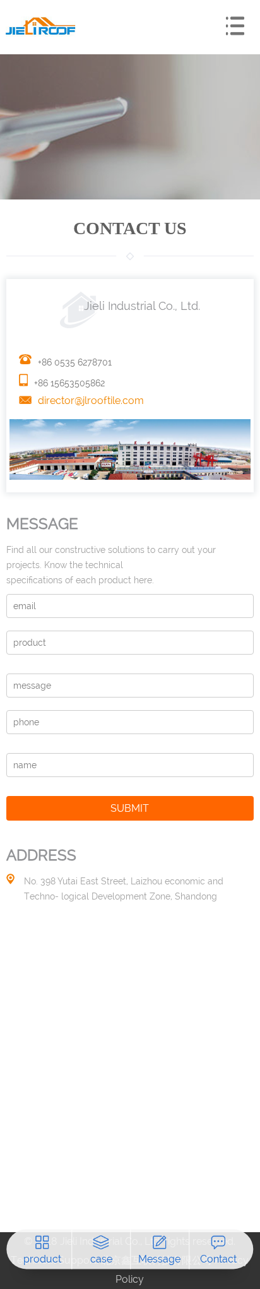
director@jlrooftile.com (91, 401)
